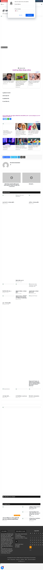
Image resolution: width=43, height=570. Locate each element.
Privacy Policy (12, 559)
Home (9, 559)
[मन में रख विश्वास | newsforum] (21, 391)
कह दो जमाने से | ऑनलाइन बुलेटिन (8, 202)
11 (32, 540)
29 (40, 544)
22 (40, 542)
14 (38, 540)
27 (36, 544)
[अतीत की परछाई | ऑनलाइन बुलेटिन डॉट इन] (34, 286)
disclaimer (22, 559)
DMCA (26, 559)
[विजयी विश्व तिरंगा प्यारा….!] (8, 286)
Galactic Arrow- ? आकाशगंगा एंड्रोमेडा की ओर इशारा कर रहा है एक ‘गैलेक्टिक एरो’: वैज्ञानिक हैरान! (21, 296)
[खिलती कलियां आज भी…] (21, 237)
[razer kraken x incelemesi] (21, 563)
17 (30, 542)
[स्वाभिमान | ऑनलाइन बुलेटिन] (34, 198)
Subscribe (30, 15)
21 (38, 542)
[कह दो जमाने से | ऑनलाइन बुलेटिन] (8, 198)
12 (34, 540)
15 (40, 540)
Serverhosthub (32, 557)
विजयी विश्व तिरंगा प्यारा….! (7, 291)
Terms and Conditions (31, 559)
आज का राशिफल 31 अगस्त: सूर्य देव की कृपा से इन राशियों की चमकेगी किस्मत (11, 518)
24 (30, 544)
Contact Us (18, 559)
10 (30, 540)
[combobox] (17, 11)
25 (32, 544)
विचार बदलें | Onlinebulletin (34, 396)
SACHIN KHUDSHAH (15, 162)
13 (36, 540)
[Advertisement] (21, 58)
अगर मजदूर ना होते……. (6, 396)
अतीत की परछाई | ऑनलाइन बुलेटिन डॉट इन (33, 292)
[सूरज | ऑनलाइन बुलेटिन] (8, 298)
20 (36, 542)
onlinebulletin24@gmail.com (20, 536)
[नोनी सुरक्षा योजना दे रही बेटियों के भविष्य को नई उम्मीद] (25, 520)
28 (38, 544)
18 (32, 542)
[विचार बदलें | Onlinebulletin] (34, 391)
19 (34, 542)
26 (34, 544)
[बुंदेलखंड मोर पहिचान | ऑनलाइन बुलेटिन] (21, 286)
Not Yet (20, 15)
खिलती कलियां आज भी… (20, 280)
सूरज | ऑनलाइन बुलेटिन (7, 302)
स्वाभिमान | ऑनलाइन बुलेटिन (34, 202)
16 (42, 540)
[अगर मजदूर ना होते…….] (8, 391)
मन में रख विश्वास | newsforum (21, 396)
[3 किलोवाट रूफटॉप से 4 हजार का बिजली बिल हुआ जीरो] (25, 508)
